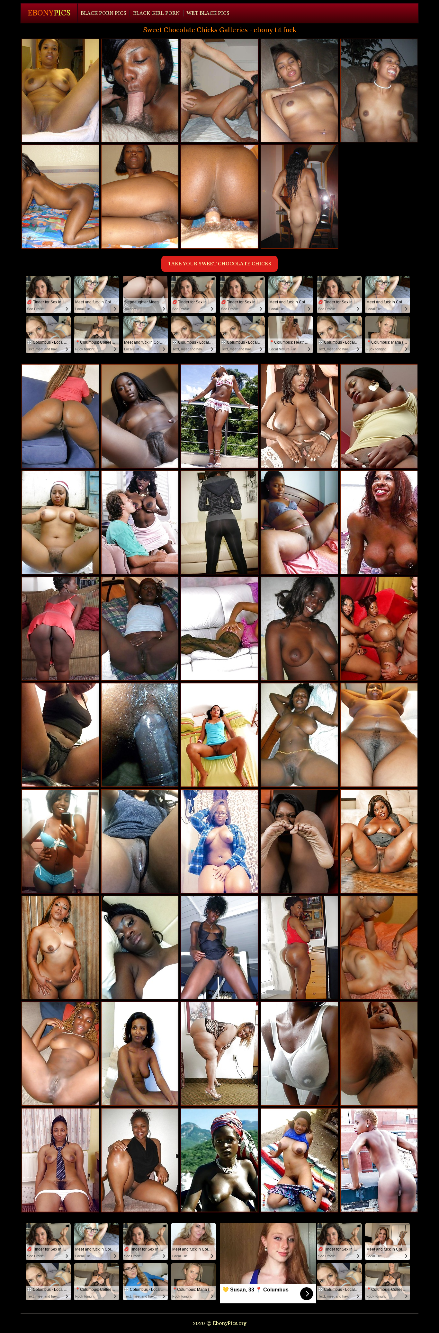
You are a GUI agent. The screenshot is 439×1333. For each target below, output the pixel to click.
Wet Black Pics (207, 13)
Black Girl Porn (156, 13)
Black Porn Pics (103, 13)
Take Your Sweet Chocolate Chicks (219, 264)
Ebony (49, 13)
